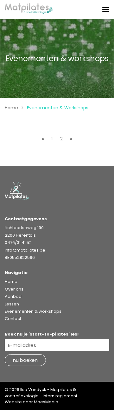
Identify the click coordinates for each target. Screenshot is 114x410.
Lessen (12, 304)
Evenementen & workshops (33, 311)
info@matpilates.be (25, 250)
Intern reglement (60, 396)
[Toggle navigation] (105, 9)
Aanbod (13, 296)
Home (11, 108)
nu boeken (25, 360)
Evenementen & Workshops (57, 108)
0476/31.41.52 (18, 243)
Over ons (14, 289)
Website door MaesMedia (31, 402)
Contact (13, 319)
